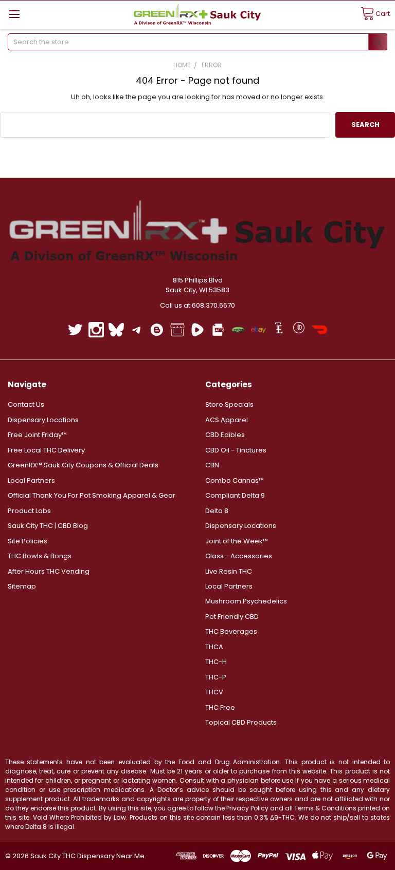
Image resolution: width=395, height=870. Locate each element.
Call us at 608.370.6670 (197, 305)
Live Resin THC (228, 571)
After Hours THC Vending (48, 571)
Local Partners (31, 480)
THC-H (216, 662)
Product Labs (29, 511)
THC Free (220, 707)
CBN (212, 465)
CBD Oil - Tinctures (235, 450)
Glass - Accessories (238, 556)
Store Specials (229, 404)
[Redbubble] (299, 329)
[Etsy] (278, 329)
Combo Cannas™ (234, 480)
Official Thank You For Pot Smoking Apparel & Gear (91, 495)
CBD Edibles (225, 435)
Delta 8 (216, 511)
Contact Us (26, 404)
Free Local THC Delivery (46, 450)
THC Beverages (231, 631)
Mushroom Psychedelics (246, 601)
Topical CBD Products (241, 722)
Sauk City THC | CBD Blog (48, 526)
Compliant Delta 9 (235, 495)
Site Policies (27, 541)
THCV (214, 692)
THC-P (215, 677)
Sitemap (22, 586)
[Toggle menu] (14, 14)
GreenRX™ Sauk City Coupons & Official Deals (83, 465)
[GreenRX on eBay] (258, 329)
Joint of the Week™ (236, 541)
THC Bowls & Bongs (39, 556)
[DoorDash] (319, 329)
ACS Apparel (226, 420)
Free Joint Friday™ (37, 435)
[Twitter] (75, 329)
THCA (214, 647)
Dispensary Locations (43, 420)
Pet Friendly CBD (232, 616)
